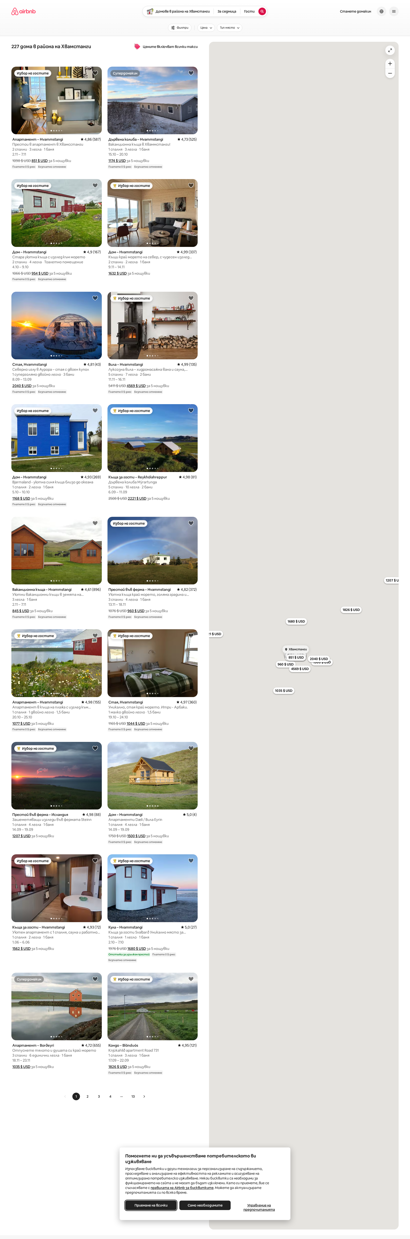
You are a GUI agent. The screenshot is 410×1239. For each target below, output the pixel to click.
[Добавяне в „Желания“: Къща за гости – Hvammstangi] (95, 860)
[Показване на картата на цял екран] (390, 50)
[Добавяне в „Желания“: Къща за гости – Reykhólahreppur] (191, 410)
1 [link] (76, 1096)
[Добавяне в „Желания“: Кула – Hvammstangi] (191, 860)
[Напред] (144, 1096)
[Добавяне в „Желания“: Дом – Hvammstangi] (95, 185)
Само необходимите (205, 1205)
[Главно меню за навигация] (394, 11)
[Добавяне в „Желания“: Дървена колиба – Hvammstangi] (191, 73)
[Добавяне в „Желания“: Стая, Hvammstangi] (95, 298)
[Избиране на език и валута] (381, 11)
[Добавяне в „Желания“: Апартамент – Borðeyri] (95, 979)
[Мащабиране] (390, 63)
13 (133, 1096)
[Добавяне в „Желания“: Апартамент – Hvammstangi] (95, 73)
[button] (40, 160)
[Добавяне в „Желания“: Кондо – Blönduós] (191, 979)
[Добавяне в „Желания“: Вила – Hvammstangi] (191, 298)
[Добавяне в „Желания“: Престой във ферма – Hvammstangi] (191, 523)
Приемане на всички (151, 1205)
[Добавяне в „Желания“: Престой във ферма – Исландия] (95, 748)
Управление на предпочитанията (259, 1207)
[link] (65, 1096)
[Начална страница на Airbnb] (23, 11)
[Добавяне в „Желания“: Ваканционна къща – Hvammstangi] (95, 523)
